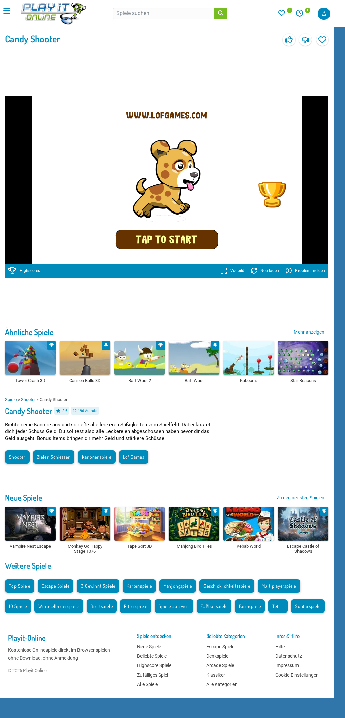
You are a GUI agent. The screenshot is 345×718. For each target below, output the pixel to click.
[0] (285, 15)
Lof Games (133, 457)
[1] (301, 15)
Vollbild (237, 270)
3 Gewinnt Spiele (98, 586)
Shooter (28, 399)
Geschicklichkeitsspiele (226, 586)
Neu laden (269, 270)
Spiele (11, 399)
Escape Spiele (55, 586)
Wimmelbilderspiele (58, 606)
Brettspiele (102, 606)
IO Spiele (18, 606)
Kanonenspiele (96, 457)
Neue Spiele (23, 497)
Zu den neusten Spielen (300, 497)
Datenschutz (288, 656)
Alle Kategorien (222, 684)
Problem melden (310, 270)
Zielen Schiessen (54, 457)
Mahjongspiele (177, 586)
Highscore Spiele (154, 665)
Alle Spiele (147, 684)
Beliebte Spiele (152, 656)
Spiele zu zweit (174, 606)
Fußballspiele (214, 606)
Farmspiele (250, 606)
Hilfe (280, 646)
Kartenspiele (139, 586)
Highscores (30, 270)
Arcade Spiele (220, 665)
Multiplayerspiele (279, 586)
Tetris (278, 606)
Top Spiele (19, 586)
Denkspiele (217, 656)
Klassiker (215, 675)
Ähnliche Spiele (29, 332)
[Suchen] (220, 13)
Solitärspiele (307, 606)
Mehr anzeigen (309, 332)
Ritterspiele (135, 606)
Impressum (287, 665)
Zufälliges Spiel (152, 675)
